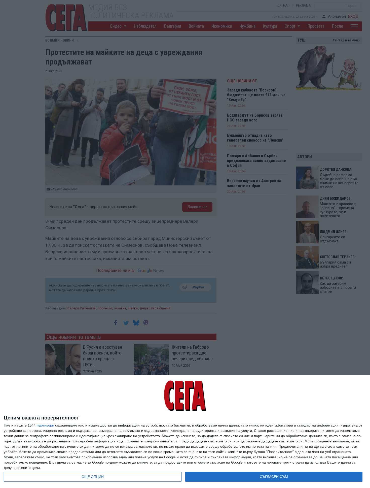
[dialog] (185, 431)
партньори (45, 425)
